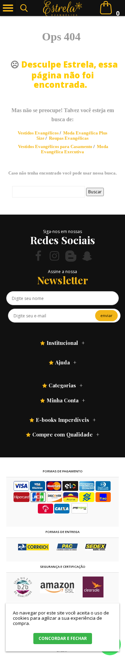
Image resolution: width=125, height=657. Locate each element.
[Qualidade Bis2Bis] (23, 595)
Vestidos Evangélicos (38, 133)
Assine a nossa (62, 272)
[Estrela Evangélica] (62, 8)
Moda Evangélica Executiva (74, 149)
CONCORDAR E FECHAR (63, 638)
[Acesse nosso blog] (70, 255)
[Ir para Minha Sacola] (106, 7)
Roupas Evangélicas (69, 138)
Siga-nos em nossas (62, 231)
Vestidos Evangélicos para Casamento (55, 146)
